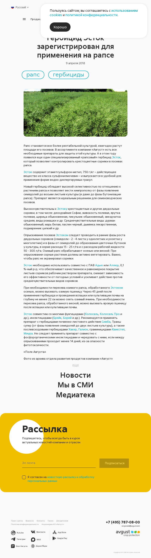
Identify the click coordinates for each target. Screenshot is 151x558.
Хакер (73, 329)
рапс (33, 74)
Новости (75, 374)
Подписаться (114, 463)
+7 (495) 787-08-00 (123, 522)
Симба (106, 321)
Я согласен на (61, 479)
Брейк (57, 318)
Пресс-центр (17, 521)
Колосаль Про (110, 314)
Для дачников (62, 521)
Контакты (41, 521)
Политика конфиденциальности (25, 524)
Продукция (37, 19)
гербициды (68, 74)
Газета (50, 521)
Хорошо (60, 27)
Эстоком (62, 235)
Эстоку (62, 209)
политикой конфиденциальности (91, 15)
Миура (28, 333)
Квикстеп (118, 329)
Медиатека (75, 394)
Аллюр (114, 265)
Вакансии (30, 521)
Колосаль (91, 314)
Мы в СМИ (75, 384)
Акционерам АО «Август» (53, 524)
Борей (67, 318)
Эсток (116, 157)
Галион (83, 329)
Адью (99, 265)
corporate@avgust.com (131, 526)
